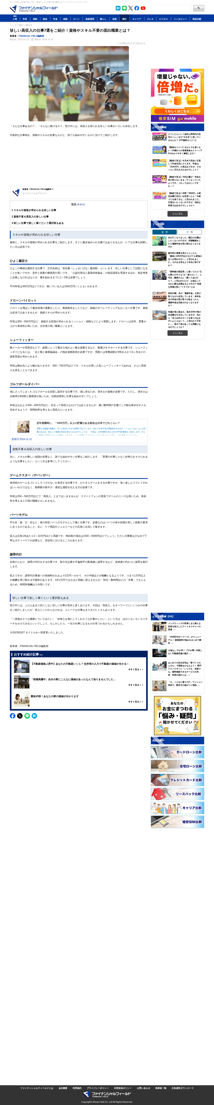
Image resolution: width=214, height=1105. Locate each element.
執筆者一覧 (160, 1088)
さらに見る (177, 214)
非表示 (81, 204)
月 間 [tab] (190, 232)
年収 (25, 19)
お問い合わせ (143, 1088)
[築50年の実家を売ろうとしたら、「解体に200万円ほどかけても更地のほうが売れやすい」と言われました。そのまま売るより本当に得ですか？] (159, 256)
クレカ (150, 19)
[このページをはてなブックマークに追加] (118, 8)
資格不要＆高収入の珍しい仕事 (30, 216)
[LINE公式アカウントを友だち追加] (124, 8)
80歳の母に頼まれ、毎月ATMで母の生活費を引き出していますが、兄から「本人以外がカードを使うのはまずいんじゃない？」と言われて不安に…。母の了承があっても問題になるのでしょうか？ (184, 319)
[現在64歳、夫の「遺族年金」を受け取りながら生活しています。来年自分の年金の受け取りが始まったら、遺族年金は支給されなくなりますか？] (159, 296)
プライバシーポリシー (98, 1088)
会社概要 (63, 1088)
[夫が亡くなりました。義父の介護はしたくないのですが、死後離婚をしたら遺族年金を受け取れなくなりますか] (159, 241)
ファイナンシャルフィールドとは (36, 1088)
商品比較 (197, 19)
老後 (114, 19)
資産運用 (90, 19)
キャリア (136, 19)
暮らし (103, 19)
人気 (15, 19)
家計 (124, 19)
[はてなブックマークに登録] (34, 716)
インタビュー (180, 19)
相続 (35, 19)
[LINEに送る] (27, 716)
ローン (76, 19)
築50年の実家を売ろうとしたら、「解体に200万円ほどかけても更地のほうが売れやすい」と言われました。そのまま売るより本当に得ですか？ (185, 259)
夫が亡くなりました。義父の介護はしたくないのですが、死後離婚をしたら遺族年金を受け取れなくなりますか (184, 242)
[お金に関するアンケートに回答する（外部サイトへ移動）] (177, 715)
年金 (55, 19)
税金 (45, 19)
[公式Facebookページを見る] (137, 8)
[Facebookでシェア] (12, 716)
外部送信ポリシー (123, 1088)
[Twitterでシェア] (20, 716)
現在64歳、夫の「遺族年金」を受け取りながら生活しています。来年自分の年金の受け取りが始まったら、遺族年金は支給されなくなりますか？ (184, 299)
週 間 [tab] (165, 232)
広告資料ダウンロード (183, 1088)
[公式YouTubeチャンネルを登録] (143, 8)
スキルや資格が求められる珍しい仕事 (34, 210)
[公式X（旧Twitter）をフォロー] (131, 8)
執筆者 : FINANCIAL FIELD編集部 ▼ (38, 189)
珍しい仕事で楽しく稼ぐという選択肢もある (38, 223)
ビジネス (163, 19)
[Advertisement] (79, 162)
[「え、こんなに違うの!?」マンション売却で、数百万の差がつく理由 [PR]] (178, 690)
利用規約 (77, 1088)
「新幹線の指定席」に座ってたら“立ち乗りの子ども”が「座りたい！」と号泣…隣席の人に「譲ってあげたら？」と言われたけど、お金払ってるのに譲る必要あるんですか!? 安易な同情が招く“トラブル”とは (185, 279)
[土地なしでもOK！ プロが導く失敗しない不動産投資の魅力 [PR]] (178, 656)
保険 (65, 19)
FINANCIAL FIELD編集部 (31, 36)
